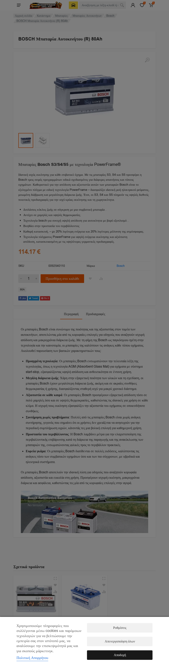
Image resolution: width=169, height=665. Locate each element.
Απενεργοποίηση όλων (120, 641)
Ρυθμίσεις (119, 628)
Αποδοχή (120, 655)
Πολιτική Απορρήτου (32, 657)
